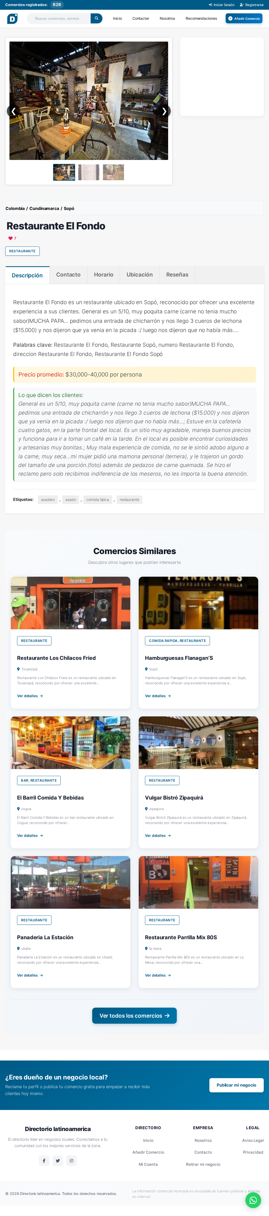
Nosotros (167, 18)
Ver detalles (27, 696)
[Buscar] (96, 18)
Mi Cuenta (148, 1164)
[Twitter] (58, 1160)
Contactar (140, 18)
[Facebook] (44, 1160)
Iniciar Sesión (224, 5)
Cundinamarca (44, 208)
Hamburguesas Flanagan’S (179, 658)
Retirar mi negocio (203, 1164)
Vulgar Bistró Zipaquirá (174, 798)
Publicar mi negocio (236, 1085)
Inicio (117, 18)
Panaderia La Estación (45, 937)
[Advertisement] (224, 75)
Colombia (15, 208)
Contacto (203, 1152)
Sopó (69, 208)
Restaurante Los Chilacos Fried (56, 658)
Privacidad (253, 1152)
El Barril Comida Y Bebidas (50, 798)
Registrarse (254, 5)
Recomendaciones (201, 18)
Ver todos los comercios (131, 1015)
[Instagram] (71, 1160)
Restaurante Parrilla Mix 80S (181, 937)
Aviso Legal (253, 1140)
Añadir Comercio (148, 1152)
